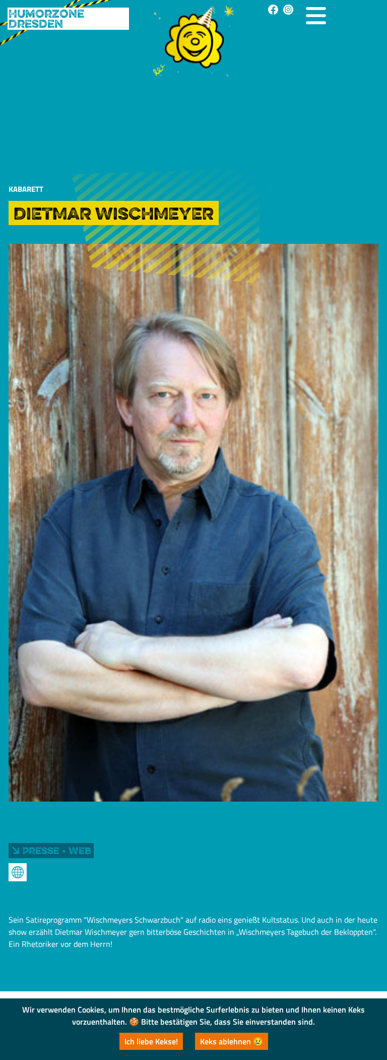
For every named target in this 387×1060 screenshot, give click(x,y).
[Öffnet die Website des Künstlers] (18, 872)
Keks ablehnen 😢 (231, 1041)
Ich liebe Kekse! (151, 1041)
